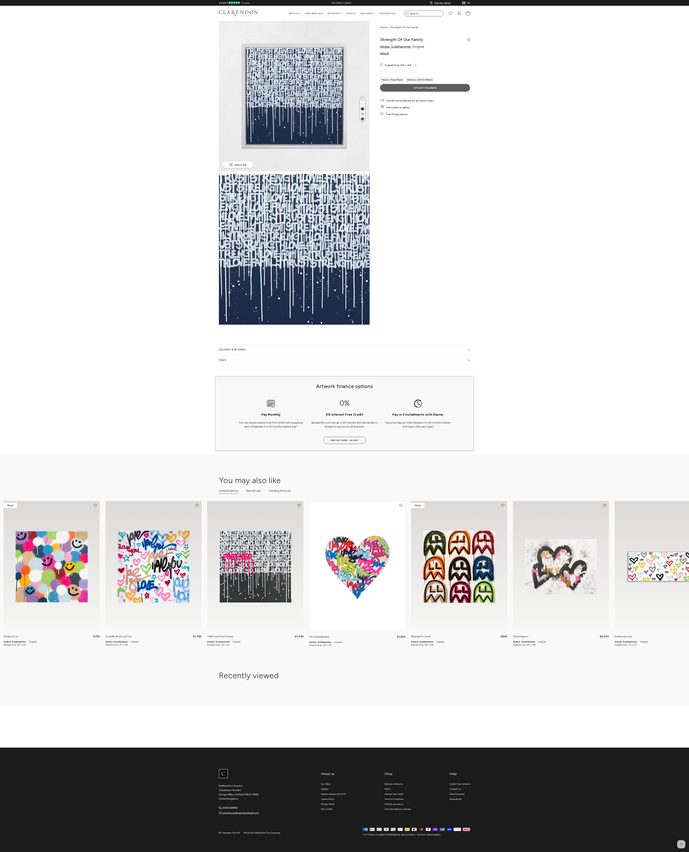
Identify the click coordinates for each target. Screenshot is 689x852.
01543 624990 (230, 807)
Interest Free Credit (394, 794)
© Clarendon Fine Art (229, 833)
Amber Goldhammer (395, 47)
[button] (362, 99)
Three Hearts (520, 636)
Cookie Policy (327, 799)
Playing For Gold (420, 636)
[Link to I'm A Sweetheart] (357, 567)
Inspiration (387, 13)
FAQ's (387, 789)
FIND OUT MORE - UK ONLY (344, 440)
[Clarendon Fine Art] (246, 774)
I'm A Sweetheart (319, 636)
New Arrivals (314, 13)
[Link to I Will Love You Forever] (255, 567)
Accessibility (455, 799)
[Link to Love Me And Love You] (154, 567)
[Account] (459, 13)
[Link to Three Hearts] (561, 567)
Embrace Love (623, 636)
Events (351, 13)
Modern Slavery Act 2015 (333, 794)
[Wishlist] (450, 13)
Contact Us (454, 789)
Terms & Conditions (394, 799)
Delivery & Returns (394, 784)
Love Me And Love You (119, 636)
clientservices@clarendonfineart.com (240, 813)
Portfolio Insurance (394, 804)
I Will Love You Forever (220, 636)
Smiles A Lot (11, 636)
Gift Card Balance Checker (398, 809)
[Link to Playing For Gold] (459, 567)
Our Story (326, 784)
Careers (325, 789)
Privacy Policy (327, 804)
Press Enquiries (456, 794)
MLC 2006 (326, 809)
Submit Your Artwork (459, 784)
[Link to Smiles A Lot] (52, 567)
